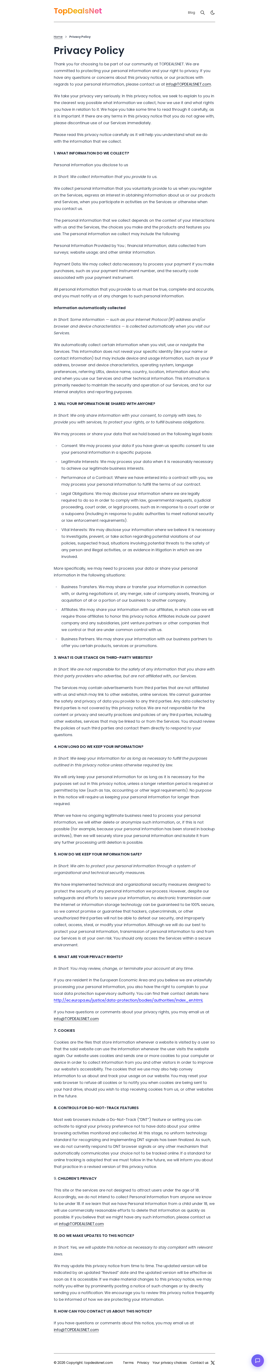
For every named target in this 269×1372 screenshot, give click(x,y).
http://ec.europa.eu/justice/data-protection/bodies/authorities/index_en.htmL (128, 1000)
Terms (128, 1362)
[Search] (202, 12)
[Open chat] (257, 1360)
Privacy (143, 1362)
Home (58, 37)
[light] (212, 12)
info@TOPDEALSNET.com (188, 84)
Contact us (199, 1362)
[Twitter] (212, 1362)
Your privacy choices (170, 1362)
